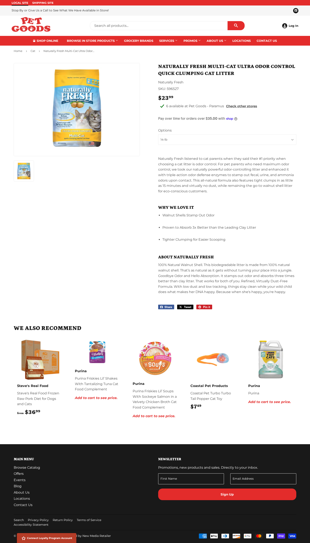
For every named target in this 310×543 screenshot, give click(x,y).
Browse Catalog (27, 468)
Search (19, 520)
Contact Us (267, 40)
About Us (215, 40)
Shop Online (47, 40)
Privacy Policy (38, 520)
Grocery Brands (138, 40)
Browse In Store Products (91, 40)
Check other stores (241, 106)
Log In (293, 25)
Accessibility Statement (31, 524)
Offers (19, 474)
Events (20, 480)
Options (165, 130)
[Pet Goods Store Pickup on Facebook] (292, 521)
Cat (33, 51)
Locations (241, 40)
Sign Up (227, 494)
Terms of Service (89, 520)
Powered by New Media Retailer (87, 536)
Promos (190, 40)
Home (18, 51)
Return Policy (63, 520)
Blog (18, 486)
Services (167, 40)
